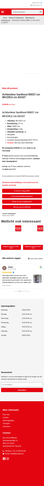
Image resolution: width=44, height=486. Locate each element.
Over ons (6, 414)
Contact (6, 417)
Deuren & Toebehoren (16, 17)
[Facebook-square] (4, 458)
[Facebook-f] (20, 477)
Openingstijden (8, 420)
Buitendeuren (29, 17)
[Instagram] (24, 477)
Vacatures (6, 426)
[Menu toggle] (2, 11)
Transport (6, 423)
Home (5, 17)
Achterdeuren (5, 20)
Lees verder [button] (6, 285)
